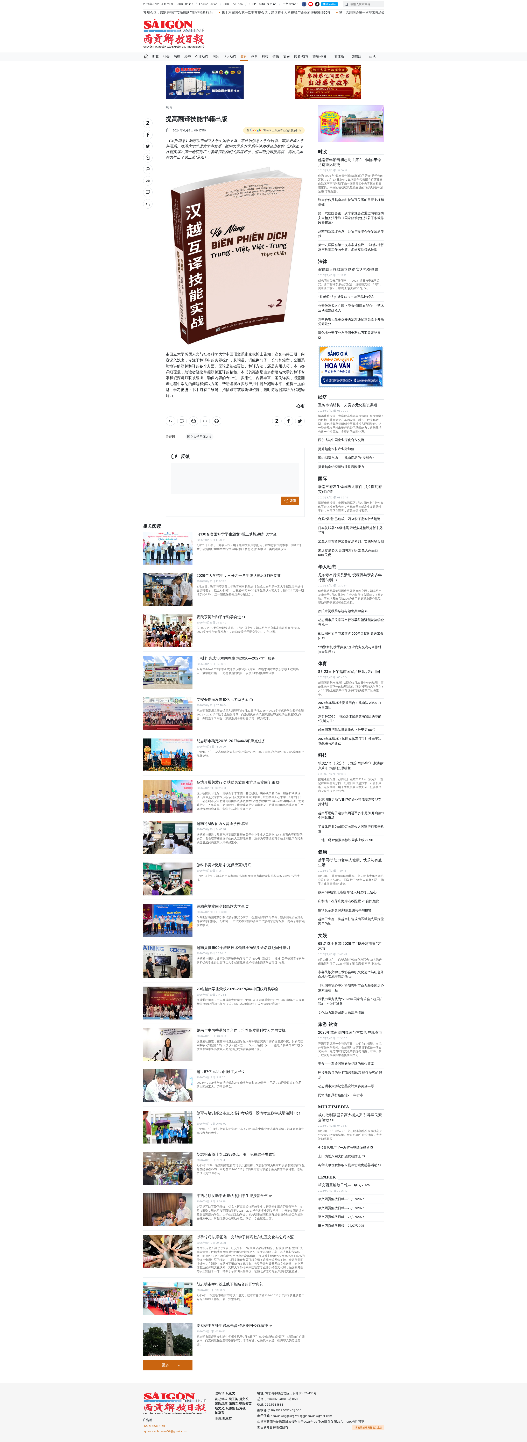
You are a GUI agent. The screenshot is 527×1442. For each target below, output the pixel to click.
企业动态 (201, 56)
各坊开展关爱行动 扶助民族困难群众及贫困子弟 (236, 782)
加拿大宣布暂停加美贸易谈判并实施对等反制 (351, 536)
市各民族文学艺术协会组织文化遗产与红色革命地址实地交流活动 (351, 969)
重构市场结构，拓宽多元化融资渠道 (347, 400)
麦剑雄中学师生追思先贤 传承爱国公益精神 (233, 1325)
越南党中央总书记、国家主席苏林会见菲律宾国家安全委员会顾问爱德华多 (384, 12)
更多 (165, 1365)
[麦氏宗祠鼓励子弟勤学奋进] (167, 630)
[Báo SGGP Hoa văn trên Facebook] (304, 4)
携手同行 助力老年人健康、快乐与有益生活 (350, 857)
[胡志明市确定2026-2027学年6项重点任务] (167, 754)
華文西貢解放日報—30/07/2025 (341, 1194)
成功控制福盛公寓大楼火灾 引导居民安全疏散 (350, 1112)
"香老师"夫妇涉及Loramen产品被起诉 (346, 292)
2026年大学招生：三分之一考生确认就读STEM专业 (239, 575)
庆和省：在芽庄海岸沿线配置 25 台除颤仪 (348, 896)
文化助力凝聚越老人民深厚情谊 (341, 1007)
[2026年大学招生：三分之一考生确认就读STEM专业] (167, 589)
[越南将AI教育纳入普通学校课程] (167, 837)
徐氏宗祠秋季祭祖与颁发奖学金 (341, 606)
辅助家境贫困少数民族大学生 (221, 906)
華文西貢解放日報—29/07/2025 (341, 1203)
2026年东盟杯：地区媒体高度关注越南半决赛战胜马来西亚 (349, 736)
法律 (177, 56)
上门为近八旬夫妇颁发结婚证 (339, 1151)
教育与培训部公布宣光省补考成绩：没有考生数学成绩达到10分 (248, 1113)
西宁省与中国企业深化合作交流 (341, 435)
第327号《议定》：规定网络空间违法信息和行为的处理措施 (351, 760)
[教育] (148, 204)
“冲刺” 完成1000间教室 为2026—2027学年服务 (236, 658)
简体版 (339, 56)
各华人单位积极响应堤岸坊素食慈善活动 (348, 1160)
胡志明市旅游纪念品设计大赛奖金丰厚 (346, 1081)
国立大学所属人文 (199, 437)
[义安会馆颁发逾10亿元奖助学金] (167, 713)
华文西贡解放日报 (174, 33)
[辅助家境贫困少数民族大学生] (167, 920)
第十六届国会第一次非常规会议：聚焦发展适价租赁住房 (279, 12)
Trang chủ (146, 56)
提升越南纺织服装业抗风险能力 (341, 462)
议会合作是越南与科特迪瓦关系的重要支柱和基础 (351, 197)
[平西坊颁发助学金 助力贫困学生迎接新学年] (167, 1209)
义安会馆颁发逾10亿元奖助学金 (223, 699)
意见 (372, 56)
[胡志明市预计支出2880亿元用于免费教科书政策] (167, 1168)
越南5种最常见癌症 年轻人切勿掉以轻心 (347, 887)
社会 (166, 56)
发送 (293, 501)
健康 (276, 56)
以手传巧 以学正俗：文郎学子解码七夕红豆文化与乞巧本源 (245, 1237)
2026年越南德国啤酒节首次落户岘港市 (350, 1027)
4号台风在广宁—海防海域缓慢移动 (344, 1142)
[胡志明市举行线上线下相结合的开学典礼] (167, 1298)
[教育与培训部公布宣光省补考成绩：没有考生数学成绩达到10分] (167, 1127)
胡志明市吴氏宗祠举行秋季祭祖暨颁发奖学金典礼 (351, 617)
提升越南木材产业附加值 (336, 444)
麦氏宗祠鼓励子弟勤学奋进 (219, 617)
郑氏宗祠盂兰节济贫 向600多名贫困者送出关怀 (351, 630)
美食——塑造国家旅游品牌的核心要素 (346, 1058)
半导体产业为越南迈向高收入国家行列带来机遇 (351, 823)
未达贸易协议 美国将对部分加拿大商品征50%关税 (348, 547)
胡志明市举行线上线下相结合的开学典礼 (230, 1284)
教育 (243, 56)
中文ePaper (290, 4)
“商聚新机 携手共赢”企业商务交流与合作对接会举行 (349, 644)
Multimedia (333, 1101)
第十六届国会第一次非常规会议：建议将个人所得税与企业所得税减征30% (175, 12)
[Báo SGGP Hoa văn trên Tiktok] (317, 4)
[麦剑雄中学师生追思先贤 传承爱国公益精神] (167, 1339)
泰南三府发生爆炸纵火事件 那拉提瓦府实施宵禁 (350, 484)
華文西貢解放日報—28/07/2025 (341, 1212)
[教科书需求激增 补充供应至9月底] (167, 879)
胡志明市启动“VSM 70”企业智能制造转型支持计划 (349, 796)
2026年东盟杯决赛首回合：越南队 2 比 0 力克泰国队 (349, 700)
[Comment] (148, 192)
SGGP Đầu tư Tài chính (262, 4)
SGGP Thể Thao (233, 4)
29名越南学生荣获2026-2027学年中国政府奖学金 (238, 989)
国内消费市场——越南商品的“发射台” (346, 453)
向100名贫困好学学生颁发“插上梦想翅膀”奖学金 (237, 534)
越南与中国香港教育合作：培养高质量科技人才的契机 (241, 1030)
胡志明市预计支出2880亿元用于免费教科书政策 (236, 1154)
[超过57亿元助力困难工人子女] (167, 1085)
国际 (215, 56)
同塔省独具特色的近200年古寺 (340, 1090)
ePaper (327, 1172)
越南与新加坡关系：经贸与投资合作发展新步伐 (351, 228)
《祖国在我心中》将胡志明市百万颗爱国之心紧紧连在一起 (351, 982)
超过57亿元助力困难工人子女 (221, 1071)
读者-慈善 (301, 56)
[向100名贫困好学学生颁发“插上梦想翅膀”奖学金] (167, 548)
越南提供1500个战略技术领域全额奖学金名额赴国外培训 (243, 947)
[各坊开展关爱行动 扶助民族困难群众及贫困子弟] (167, 796)
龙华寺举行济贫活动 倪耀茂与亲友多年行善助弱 (350, 572)
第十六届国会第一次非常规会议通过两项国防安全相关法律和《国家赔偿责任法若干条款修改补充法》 (351, 212)
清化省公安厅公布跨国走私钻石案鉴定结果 (349, 328)
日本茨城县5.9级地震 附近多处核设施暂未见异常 (350, 525)
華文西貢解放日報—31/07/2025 (344, 1180)
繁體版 (356, 56)
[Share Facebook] (148, 134)
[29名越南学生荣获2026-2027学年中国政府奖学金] (167, 1003)
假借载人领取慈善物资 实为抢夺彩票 (348, 264)
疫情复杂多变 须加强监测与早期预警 (344, 905)
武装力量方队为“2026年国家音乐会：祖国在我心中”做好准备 (350, 996)
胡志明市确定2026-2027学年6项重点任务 (231, 741)
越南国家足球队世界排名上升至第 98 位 (347, 725)
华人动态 (229, 56)
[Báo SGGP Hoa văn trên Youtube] (310, 4)
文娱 (286, 56)
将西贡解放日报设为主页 (368, 1427)
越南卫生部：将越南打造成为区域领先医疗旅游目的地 (351, 916)
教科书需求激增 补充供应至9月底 (224, 865)
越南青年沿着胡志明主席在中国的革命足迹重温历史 (349, 156)
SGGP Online (185, 4)
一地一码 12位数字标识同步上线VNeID (345, 835)
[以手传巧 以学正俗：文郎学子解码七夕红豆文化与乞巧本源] (167, 1251)
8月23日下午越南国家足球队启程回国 (349, 666)
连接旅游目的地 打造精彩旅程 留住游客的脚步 (350, 1070)
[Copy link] (148, 181)
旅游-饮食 (319, 56)
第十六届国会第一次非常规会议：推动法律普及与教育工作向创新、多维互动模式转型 (351, 242)
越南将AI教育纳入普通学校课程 (222, 823)
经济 (187, 56)
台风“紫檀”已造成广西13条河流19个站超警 (349, 514)
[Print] (148, 169)
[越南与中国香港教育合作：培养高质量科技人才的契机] (167, 1044)
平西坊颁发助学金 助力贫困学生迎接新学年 (233, 1196)
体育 (254, 56)
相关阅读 (152, 526)
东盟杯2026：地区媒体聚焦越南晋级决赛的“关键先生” (349, 713)
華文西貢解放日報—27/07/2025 (341, 1221)
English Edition (208, 4)
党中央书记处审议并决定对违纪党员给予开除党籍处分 (351, 316)
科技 (265, 56)
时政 (155, 56)
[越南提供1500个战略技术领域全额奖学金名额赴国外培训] (167, 961)
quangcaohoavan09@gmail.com (165, 1431)
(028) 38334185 (154, 1426)
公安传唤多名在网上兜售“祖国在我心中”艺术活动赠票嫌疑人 (351, 303)
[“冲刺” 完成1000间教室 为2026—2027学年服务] (167, 672)
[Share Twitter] (148, 146)
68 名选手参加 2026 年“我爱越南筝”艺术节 (349, 940)
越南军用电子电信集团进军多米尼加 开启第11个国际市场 (351, 810)
